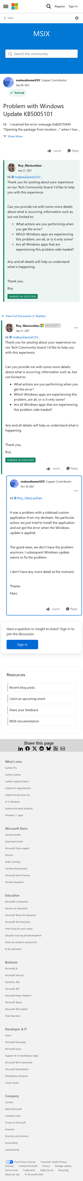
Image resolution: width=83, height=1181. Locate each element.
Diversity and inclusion (17, 1136)
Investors (9, 1129)
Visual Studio (12, 1082)
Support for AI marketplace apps (21, 1055)
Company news (13, 1115)
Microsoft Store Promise (17, 875)
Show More (15, 136)
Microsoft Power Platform (18, 995)
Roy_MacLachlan (30, 165)
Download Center (14, 841)
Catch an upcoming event (27, 699)
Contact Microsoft (28, 1165)
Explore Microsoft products (19, 808)
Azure (8, 1035)
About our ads (12, 1174)
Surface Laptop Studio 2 (17, 781)
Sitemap (9, 1165)
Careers (9, 1102)
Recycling (63, 1170)
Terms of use (11, 1170)
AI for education (13, 949)
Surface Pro (11, 767)
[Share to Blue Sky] (48, 748)
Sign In (73, 6)
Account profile (13, 834)
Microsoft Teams (13, 1002)
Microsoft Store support (17, 848)
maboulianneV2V (28, 80)
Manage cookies (63, 1165)
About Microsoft (13, 1109)
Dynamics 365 (12, 982)
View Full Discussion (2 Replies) (26, 316)
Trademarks (29, 1170)
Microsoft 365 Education (17, 921)
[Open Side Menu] (5, 6)
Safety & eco (46, 1170)
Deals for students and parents (21, 942)
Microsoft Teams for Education (20, 915)
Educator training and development (23, 935)
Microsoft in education (16, 901)
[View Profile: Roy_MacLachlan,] (11, 167)
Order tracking (12, 861)
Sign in (22, 644)
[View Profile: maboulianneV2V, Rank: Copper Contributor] (8, 82)
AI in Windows (12, 801)
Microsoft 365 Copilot (16, 1009)
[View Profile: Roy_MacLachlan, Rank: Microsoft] (9, 328)
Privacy (46, 1165)
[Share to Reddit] (41, 748)
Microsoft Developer (15, 1042)
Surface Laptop (12, 774)
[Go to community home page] (14, 6)
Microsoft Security (14, 975)
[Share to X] (34, 748)
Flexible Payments (14, 882)
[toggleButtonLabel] (77, 18)
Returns (9, 855)
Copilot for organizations (18, 788)
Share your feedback (23, 710)
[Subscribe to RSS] (55, 748)
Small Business (12, 1015)
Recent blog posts (22, 687)
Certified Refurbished (16, 868)
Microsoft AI (11, 968)
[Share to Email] (62, 748)
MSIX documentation (24, 721)
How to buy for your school (19, 928)
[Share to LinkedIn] (20, 748)
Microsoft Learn (13, 1048)
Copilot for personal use (17, 794)
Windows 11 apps (14, 815)
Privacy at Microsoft (15, 1122)
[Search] (48, 6)
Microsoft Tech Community (18, 1062)
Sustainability (12, 1149)
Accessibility (11, 1142)
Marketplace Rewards (16, 1076)
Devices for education (16, 908)
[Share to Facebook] (27, 748)
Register (60, 6)
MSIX (10, 18)
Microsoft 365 (12, 988)
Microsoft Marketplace (17, 1069)
